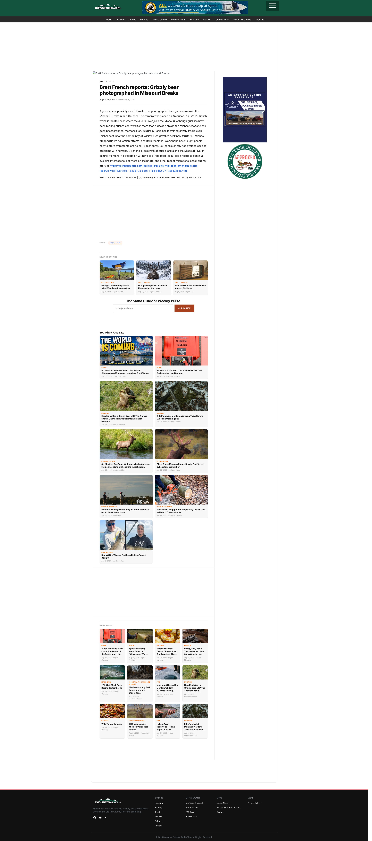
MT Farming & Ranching (228, 807)
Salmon (158, 821)
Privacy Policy (254, 803)
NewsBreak (191, 816)
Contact (261, 20)
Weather (194, 20)
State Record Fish (243, 20)
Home (109, 20)
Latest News (222, 803)
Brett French (107, 81)
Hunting (120, 20)
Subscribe (184, 308)
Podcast (145, 20)
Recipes (207, 20)
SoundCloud (192, 807)
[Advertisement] (184, 47)
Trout (157, 812)
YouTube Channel (194, 803)
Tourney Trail (222, 20)
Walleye (158, 816)
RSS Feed (190, 812)
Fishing (132, 20)
